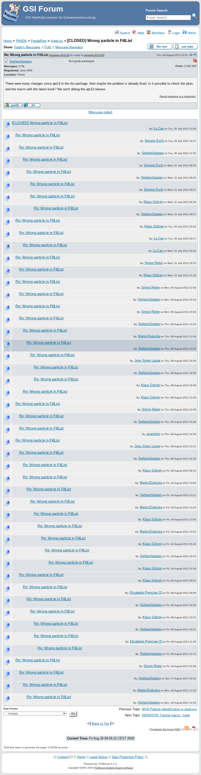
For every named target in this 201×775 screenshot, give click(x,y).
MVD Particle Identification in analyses (169, 709)
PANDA (21, 41)
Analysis (57, 41)
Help (140, 33)
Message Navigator (69, 47)
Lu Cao (159, 128)
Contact (62, 757)
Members (158, 33)
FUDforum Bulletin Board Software (113, 767)
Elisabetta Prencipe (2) (146, 592)
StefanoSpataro (21, 61)
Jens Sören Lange (147, 360)
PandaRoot (39, 41)
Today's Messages (27, 47)
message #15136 (94, 55)
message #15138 (59, 55)
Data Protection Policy (128, 757)
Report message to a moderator (178, 96)
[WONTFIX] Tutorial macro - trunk (166, 715)
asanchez (153, 434)
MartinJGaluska (149, 336)
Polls (47, 47)
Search (124, 33)
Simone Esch (154, 141)
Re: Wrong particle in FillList (26, 55)
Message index (100, 112)
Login (175, 33)
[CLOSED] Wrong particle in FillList (40, 123)
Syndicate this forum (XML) (166, 729)
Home (191, 33)
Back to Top (100, 723)
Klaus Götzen (153, 202)
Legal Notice (98, 757)
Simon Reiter (154, 263)
